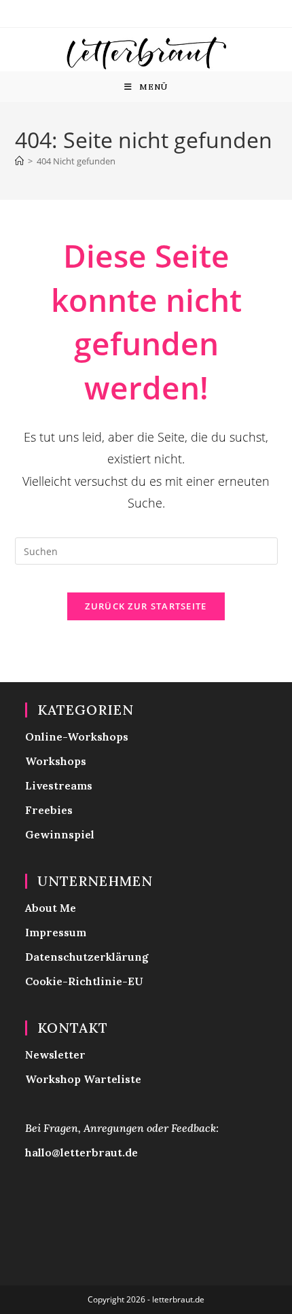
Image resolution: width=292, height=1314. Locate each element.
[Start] (19, 161)
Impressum (55, 932)
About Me (50, 908)
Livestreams (58, 785)
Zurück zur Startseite (145, 606)
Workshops (55, 761)
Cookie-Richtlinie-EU (84, 981)
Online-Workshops (76, 736)
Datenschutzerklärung (87, 956)
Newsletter (55, 1054)
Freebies (49, 810)
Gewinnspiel (59, 834)
